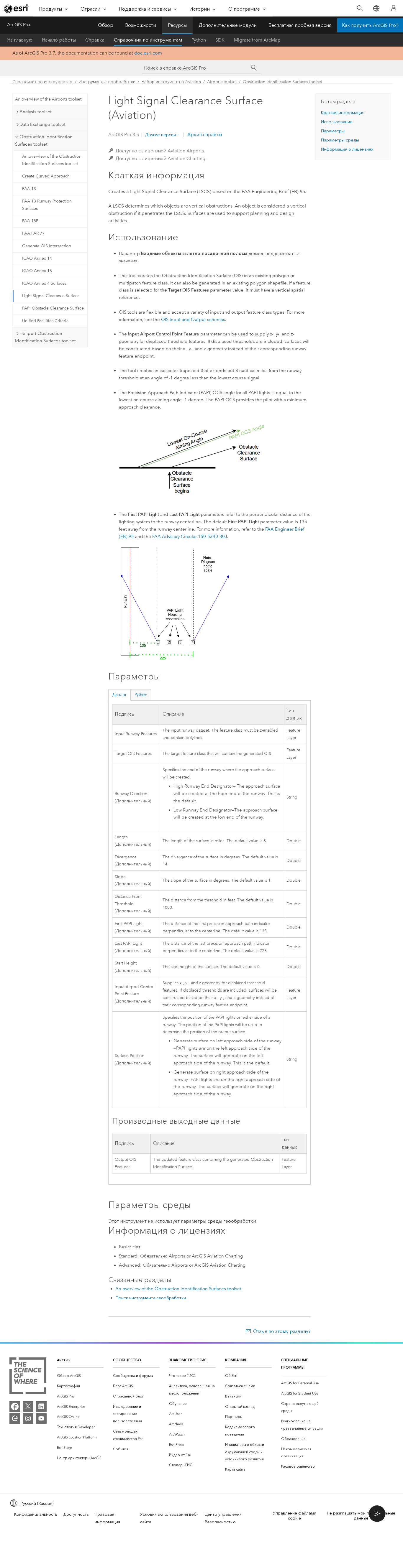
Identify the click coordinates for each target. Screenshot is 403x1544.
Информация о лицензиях (347, 149)
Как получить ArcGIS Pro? (370, 25)
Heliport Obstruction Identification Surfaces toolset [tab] (45, 337)
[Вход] (393, 8)
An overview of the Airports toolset (48, 99)
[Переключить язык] (376, 8)
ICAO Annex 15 (37, 270)
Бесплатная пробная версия (299, 25)
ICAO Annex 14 (37, 258)
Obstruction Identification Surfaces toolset (282, 81)
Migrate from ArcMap (257, 40)
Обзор (105, 25)
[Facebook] (14, 1406)
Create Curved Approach (46, 176)
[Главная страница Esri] (16, 8)
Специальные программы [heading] (294, 1363)
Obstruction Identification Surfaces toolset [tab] (44, 140)
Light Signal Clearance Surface (51, 295)
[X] (28, 1406)
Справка (94, 40)
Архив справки (204, 134)
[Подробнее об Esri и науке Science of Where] (27, 1377)
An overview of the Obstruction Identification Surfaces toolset (51, 160)
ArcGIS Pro (18, 24)
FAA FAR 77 (33, 233)
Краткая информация (342, 112)
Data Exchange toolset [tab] (42, 124)
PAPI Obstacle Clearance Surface (53, 308)
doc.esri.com (148, 53)
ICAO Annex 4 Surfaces (44, 283)
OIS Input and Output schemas (193, 319)
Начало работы (59, 40)
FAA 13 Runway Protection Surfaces (47, 205)
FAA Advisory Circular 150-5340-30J (189, 536)
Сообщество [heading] (127, 1360)
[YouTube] (41, 1418)
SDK (220, 40)
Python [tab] (141, 694)
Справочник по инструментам (148, 40)
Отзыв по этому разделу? (282, 1331)
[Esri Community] (14, 1418)
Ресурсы (177, 25)
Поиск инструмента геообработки (150, 1298)
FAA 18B (30, 220)
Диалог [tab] (119, 694)
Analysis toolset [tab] (35, 111)
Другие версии (160, 134)
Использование (337, 121)
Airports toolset (222, 81)
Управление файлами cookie (294, 1516)
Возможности (140, 25)
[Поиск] (360, 8)
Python (198, 40)
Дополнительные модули (228, 25)
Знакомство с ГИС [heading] (188, 1360)
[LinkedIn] (41, 1406)
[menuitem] (80, 1376)
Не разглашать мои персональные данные (361, 1516)
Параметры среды (340, 140)
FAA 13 (29, 188)
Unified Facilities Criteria (45, 320)
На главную (19, 40)
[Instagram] (28, 1418)
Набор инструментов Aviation (171, 81)
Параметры (333, 131)
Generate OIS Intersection (46, 245)
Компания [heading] (235, 1360)
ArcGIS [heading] (63, 1360)
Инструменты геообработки (107, 81)
